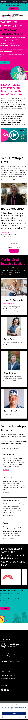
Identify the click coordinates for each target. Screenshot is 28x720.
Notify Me (14, 9)
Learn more (6, 469)
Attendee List (14, 448)
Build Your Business (8, 515)
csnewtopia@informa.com (8, 678)
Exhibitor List (5, 448)
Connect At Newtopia (9, 538)
